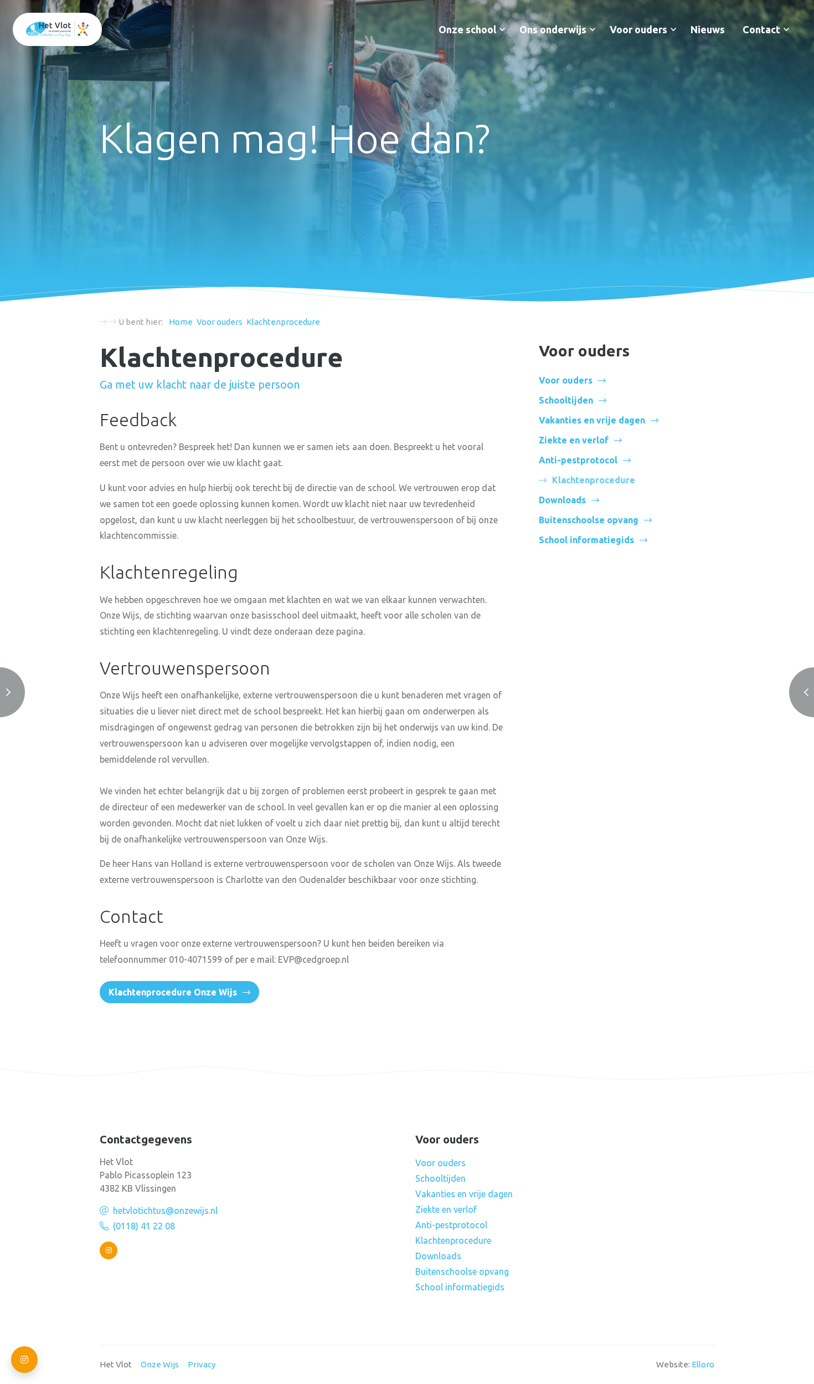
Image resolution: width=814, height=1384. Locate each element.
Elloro (703, 1364)
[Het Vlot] (57, 29)
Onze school (467, 29)
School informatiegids (586, 540)
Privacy (201, 1364)
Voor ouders (638, 29)
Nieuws (708, 29)
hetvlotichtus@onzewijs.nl (165, 1211)
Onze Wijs (160, 1364)
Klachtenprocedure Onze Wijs (173, 992)
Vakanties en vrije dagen (592, 420)
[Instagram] (108, 1250)
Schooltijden (566, 400)
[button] (502, 29)
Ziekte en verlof (574, 440)
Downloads (562, 500)
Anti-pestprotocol (578, 460)
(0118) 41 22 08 (144, 1226)
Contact (761, 29)
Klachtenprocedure (453, 1240)
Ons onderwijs (552, 29)
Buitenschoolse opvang (588, 520)
